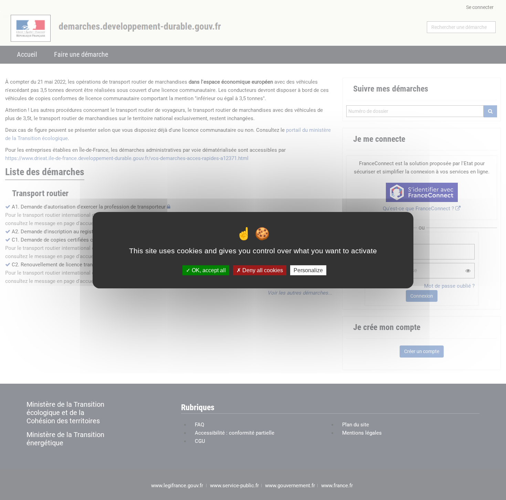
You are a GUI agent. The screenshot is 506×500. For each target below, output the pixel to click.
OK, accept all (208, 270)
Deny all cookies (262, 270)
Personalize (308, 270)
